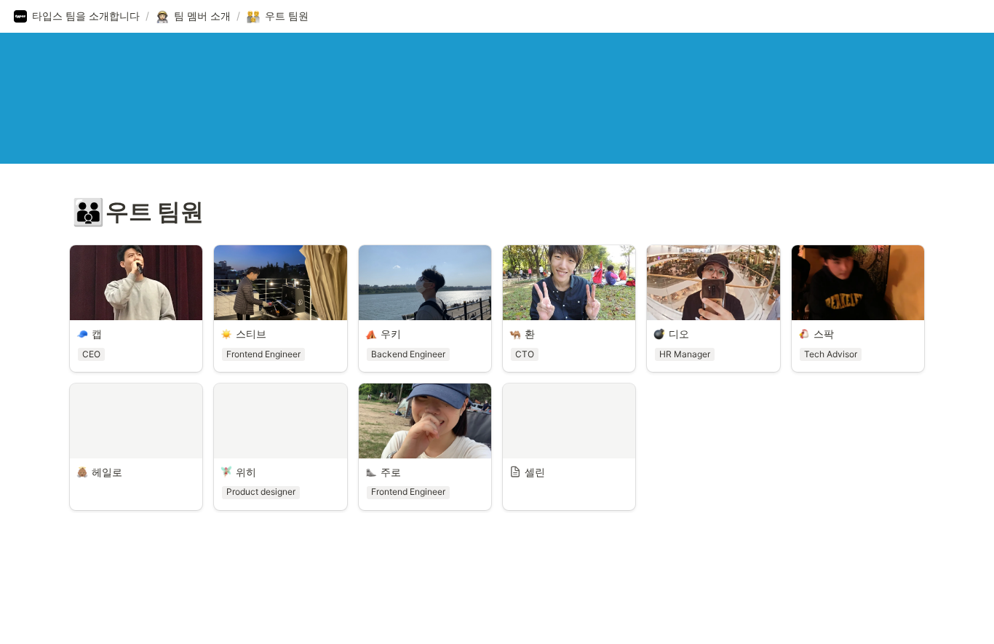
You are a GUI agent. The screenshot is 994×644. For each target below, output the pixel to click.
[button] (76, 16)
